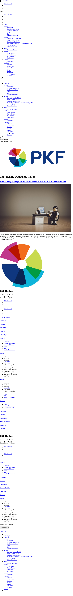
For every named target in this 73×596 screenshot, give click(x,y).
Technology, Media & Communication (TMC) (20, 43)
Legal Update (11, 53)
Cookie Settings (4, 527)
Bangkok (9, 64)
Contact (13, 74)
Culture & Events (12, 50)
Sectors (6, 37)
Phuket (9, 71)
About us (6, 24)
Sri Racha (10, 72)
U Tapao (9, 75)
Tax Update (10, 56)
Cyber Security (11, 55)
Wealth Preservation (12, 35)
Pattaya (9, 69)
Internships (10, 61)
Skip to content (4, 1)
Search (2, 139)
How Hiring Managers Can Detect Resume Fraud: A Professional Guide (33, 181)
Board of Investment (13, 29)
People (5, 48)
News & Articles (5, 317)
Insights (6, 51)
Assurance (10, 27)
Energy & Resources (13, 40)
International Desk (12, 46)
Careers (6, 59)
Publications (10, 58)
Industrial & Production (13, 42)
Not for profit (11, 45)
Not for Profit (11, 558)
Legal (8, 32)
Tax (8, 34)
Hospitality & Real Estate (14, 38)
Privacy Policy (4, 531)
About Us (3, 327)
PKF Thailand (8, 4)
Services (6, 26)
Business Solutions (12, 30)
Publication (10, 569)
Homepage (7, 536)
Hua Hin (9, 67)
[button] (36, 12)
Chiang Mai (10, 66)
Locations (6, 63)
